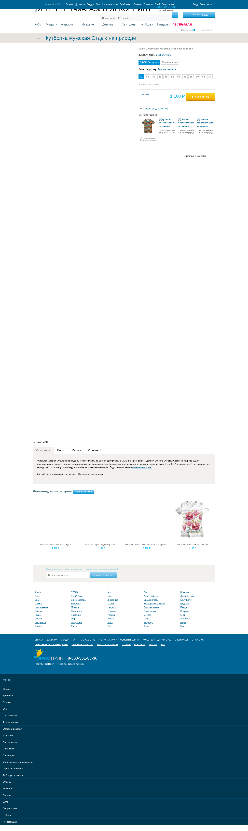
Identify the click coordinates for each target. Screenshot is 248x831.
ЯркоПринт (49, 664)
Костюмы (75, 603)
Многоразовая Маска (154, 603)
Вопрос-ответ (168, 4)
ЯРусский (185, 618)
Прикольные (150, 611)
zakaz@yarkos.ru (76, 664)
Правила (62, 664)
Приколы (111, 611)
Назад (37, 38)
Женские (67, 24)
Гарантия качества (82, 644)
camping (164, 109)
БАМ (157, 4)
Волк (37, 596)
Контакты (148, 4)
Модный (184, 603)
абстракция (40, 622)
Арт (109, 592)
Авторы (153, 644)
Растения (76, 615)
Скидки (90, 4)
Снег (182, 615)
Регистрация (206, 4)
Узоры (110, 618)
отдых (156, 109)
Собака (38, 618)
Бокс (146, 592)
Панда (183, 607)
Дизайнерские (187, 596)
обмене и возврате (142, 467)
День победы (151, 596)
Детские (107, 24)
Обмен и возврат (129, 640)
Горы (109, 596)
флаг (146, 626)
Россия (111, 615)
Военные (184, 592)
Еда (37, 600)
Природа (148, 109)
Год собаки (76, 596)
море (183, 622)
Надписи (111, 607)
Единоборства (78, 600)
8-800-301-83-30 (82, 658)
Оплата (69, 4)
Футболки (146, 24)
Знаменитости (151, 600)
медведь (148, 622)
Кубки (39, 24)
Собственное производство (51, 644)
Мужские (87, 24)
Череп (147, 618)
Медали (51, 24)
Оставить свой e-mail (103, 575)
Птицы (38, 615)
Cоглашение (88, 640)
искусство (76, 622)
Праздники (76, 611)
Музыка (75, 607)
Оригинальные (151, 607)
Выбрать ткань (163, 55)
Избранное (188, 30)
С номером (198, 640)
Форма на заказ (110, 4)
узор (109, 626)
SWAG (74, 592)
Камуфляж (185, 600)
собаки (38, 626)
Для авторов (164, 640)
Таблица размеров (167, 69)
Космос (38, 603)
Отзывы (137, 4)
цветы (183, 626)
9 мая (38, 592)
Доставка (80, 4)
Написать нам (206, 30)
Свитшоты (129, 24)
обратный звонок (165, 10)
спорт (74, 626)
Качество (148, 640)
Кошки (110, 603)
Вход (195, 4)
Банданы (163, 24)
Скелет (147, 615)
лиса (110, 622)
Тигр (73, 618)
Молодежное (41, 607)
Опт (98, 4)
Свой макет (125, 4)
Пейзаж (38, 611)
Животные (112, 600)
